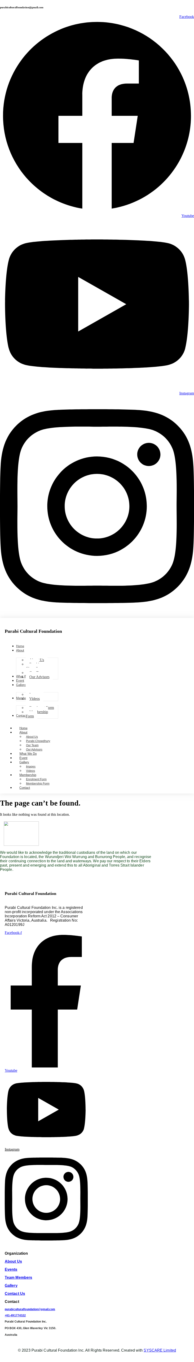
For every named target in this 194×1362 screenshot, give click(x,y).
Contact (24, 787)
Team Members (18, 1277)
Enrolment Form (36, 779)
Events (11, 1269)
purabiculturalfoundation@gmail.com (30, 1309)
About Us (32, 736)
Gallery (24, 762)
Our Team (32, 745)
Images (30, 766)
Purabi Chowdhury (38, 741)
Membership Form (37, 783)
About (23, 732)
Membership (27, 775)
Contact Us (15, 1294)
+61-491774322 (15, 1315)
